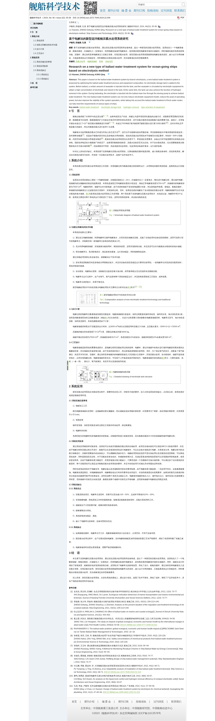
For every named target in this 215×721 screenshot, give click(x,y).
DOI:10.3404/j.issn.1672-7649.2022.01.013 (122, 672)
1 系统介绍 (34, 36)
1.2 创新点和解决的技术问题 (45, 45)
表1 (128, 287)
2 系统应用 (34, 57)
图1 (87, 194)
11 (140, 286)
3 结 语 (33, 83)
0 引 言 (33, 32)
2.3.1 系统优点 (43, 74)
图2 (162, 358)
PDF (182, 18)
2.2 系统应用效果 (40, 66)
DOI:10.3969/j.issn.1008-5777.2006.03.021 (138, 625)
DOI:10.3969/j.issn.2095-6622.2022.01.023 (121, 692)
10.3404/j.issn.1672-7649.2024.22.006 (93, 18)
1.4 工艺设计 (38, 53)
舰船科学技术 (35, 18)
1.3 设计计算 (38, 49)
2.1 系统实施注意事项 (42, 62)
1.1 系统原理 (38, 40)
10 (136, 286)
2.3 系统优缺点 (39, 70)
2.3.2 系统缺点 (43, 79)
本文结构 (34, 28)
